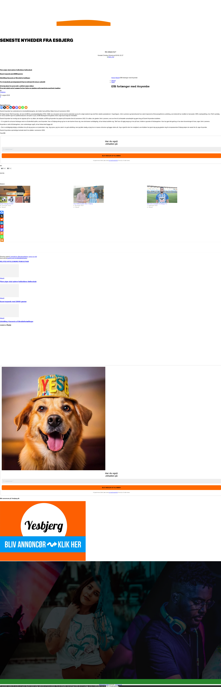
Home (113, 77)
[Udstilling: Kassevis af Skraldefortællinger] (9, 316)
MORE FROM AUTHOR (21, 261)
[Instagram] (112, 681)
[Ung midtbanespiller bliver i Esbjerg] (109, 194)
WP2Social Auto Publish (104, 684)
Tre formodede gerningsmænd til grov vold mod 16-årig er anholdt (22, 82)
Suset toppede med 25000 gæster (11, 74)
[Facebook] (3, 99)
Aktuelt (117, 77)
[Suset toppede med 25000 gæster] (9, 296)
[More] (28, 99)
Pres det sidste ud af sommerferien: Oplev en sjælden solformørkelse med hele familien (30, 88)
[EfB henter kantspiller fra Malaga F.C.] (183, 194)
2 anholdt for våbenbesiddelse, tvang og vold (23, 256)
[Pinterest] (15, 99)
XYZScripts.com (118, 684)
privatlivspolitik (113, 160)
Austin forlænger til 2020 (6, 203)
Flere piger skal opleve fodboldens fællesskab (16, 70)
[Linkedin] (10, 107)
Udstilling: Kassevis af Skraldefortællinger (15, 78)
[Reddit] (7, 107)
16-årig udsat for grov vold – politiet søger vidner (17, 86)
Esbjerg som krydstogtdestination (17, 258)
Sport (113, 82)
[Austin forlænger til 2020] (36, 194)
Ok (107, 686)
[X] (9, 99)
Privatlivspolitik (113, 686)
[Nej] (118, 686)
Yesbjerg (2, 92)
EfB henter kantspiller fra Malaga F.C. (157, 203)
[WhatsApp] (21, 99)
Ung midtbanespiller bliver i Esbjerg (83, 203)
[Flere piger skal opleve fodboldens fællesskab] (9, 276)
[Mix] (19, 107)
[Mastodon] (16, 107)
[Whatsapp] (22, 107)
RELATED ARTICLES (7, 261)
